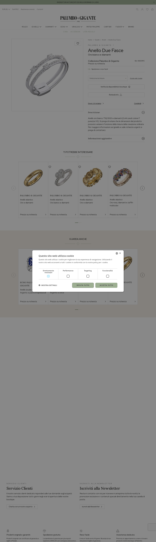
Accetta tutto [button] (106, 285)
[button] (48, 285)
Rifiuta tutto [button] (83, 285)
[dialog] (78, 271)
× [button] (120, 253)
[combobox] (117, 253)
